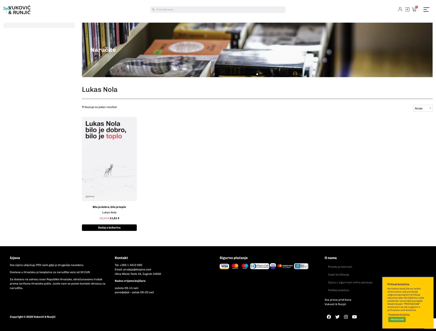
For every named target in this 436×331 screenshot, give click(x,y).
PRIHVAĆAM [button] (397, 319)
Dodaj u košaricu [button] (109, 227)
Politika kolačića (338, 290)
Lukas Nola (109, 212)
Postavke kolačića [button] (399, 314)
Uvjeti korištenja (338, 274)
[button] (426, 9)
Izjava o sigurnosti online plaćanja (350, 282)
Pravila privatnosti (340, 266)
